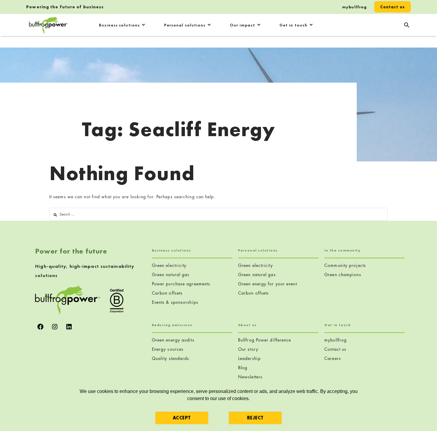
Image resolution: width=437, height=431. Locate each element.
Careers (332, 358)
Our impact (242, 25)
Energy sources (167, 349)
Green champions (342, 274)
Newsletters (250, 377)
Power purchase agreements (181, 284)
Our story (248, 349)
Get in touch (293, 25)
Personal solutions (185, 25)
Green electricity (169, 265)
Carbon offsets (167, 293)
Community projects (345, 265)
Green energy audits (173, 340)
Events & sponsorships (175, 302)
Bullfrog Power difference (264, 340)
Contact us (392, 7)
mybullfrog (354, 7)
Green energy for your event (267, 284)
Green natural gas (171, 274)
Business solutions (119, 25)
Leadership (249, 358)
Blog (242, 367)
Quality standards (170, 358)
